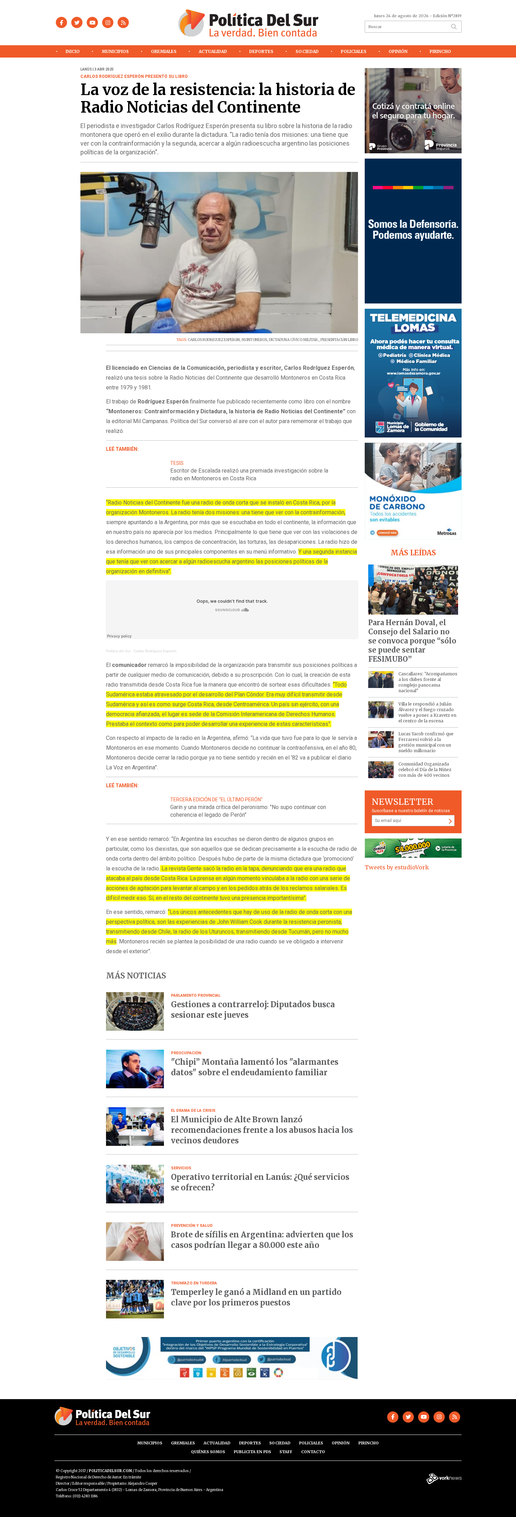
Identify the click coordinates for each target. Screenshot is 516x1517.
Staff (285, 1451)
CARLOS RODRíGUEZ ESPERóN (214, 340)
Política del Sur (118, 651)
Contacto (313, 1451)
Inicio (73, 51)
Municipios (115, 51)
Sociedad (307, 51)
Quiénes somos (208, 1451)
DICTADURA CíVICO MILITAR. (294, 340)
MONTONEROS (254, 340)
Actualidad (213, 51)
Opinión (398, 51)
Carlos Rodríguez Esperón (155, 651)
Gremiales (164, 51)
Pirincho (440, 51)
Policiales (353, 51)
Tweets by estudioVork (397, 867)
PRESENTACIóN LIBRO (339, 340)
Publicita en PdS (252, 1451)
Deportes (261, 51)
